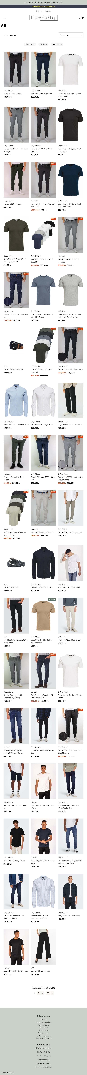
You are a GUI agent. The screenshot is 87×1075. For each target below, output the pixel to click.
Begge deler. (25, 550)
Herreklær (24, 542)
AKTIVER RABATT (43, 568)
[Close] (70, 504)
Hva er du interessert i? (25, 537)
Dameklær (25, 546)
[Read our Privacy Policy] (69, 559)
